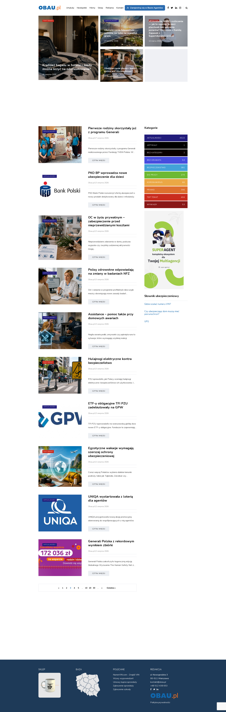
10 (86, 588)
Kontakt (119, 7)
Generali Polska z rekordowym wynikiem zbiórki (111, 543)
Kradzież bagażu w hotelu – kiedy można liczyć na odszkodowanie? (67, 67)
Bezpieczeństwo (166, 167)
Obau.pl (91, 138)
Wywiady (166, 204)
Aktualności (111, 21)
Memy (92, 7)
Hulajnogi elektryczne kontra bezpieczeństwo (110, 361)
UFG (146, 321)
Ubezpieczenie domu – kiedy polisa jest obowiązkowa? (120, 70)
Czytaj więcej (98, 160)
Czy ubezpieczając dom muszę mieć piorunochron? (161, 313)
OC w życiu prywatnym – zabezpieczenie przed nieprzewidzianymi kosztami (109, 221)
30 (94, 588)
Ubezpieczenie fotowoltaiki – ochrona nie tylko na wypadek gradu (120, 32)
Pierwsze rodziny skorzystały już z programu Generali (112, 130)
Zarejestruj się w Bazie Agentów (146, 7)
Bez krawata (166, 160)
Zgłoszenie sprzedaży (123, 685)
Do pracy (166, 175)
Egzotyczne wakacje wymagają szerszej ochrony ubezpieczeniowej (111, 452)
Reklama (110, 7)
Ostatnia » (111, 588)
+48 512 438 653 (159, 685)
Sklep (100, 7)
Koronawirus (166, 182)
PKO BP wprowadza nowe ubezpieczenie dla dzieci (107, 175)
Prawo (108, 54)
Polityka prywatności (160, 702)
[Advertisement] (166, 65)
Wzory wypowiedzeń (123, 678)
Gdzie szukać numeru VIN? (157, 304)
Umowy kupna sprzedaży (125, 682)
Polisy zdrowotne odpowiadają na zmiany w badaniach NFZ (111, 272)
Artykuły (166, 145)
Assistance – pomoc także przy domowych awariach (110, 316)
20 (90, 588)
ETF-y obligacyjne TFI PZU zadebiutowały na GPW (108, 405)
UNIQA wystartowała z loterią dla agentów (110, 498)
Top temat (48, 21)
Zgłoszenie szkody (122, 689)
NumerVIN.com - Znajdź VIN (126, 674)
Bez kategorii (166, 153)
